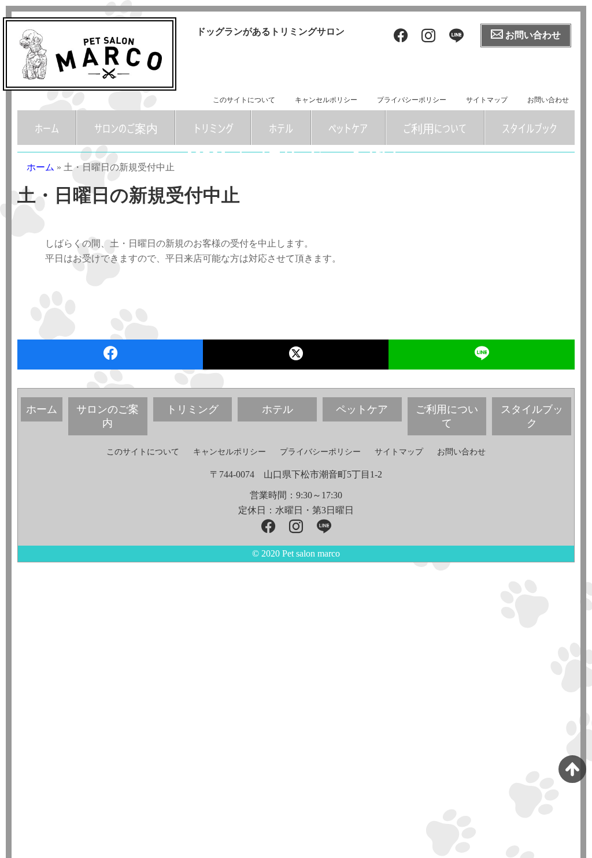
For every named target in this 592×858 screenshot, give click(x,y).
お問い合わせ (548, 99)
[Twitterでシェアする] (295, 355)
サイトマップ (487, 99)
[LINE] (456, 36)
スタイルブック (529, 127)
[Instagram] (428, 36)
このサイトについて (244, 99)
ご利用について (435, 127)
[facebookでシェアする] (110, 355)
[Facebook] (401, 36)
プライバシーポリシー (411, 99)
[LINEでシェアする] (481, 355)
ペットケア (348, 127)
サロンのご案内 (126, 127)
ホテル (281, 127)
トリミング (213, 127)
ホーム (47, 127)
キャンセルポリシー (326, 99)
